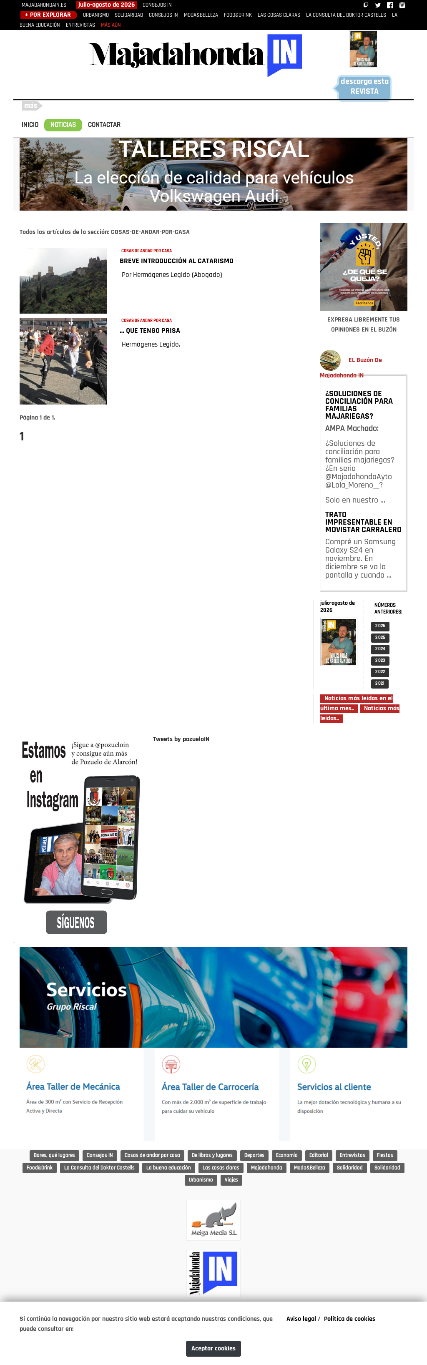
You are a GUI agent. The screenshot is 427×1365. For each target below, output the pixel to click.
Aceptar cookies (213, 1348)
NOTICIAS (63, 124)
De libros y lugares (212, 1155)
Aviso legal (301, 1319)
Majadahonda (266, 1168)
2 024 (380, 649)
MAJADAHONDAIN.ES (44, 5)
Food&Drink (40, 1168)
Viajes (231, 1180)
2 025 (380, 638)
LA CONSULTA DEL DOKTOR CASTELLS (346, 15)
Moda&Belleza (309, 1168)
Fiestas (385, 1155)
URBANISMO (96, 15)
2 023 (380, 661)
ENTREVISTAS (80, 25)
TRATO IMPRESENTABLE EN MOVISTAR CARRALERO (363, 522)
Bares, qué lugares (54, 1155)
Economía (287, 1155)
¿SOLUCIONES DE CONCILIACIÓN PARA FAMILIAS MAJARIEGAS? (359, 405)
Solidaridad (350, 1168)
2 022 (380, 672)
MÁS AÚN (111, 25)
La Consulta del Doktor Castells (99, 1168)
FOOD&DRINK (238, 15)
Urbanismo (201, 1180)
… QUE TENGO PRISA (150, 331)
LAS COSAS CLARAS (279, 15)
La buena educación (168, 1168)
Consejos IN (100, 1155)
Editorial (318, 1155)
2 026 (380, 626)
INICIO (30, 124)
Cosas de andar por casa (152, 1155)
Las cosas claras (221, 1168)
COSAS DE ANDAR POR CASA (146, 251)
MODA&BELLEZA (201, 15)
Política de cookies (349, 1319)
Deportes (254, 1155)
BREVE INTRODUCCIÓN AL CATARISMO (177, 261)
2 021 (379, 683)
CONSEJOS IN (157, 5)
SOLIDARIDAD (129, 15)
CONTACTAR (104, 124)
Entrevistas (352, 1155)
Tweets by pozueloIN (181, 739)
